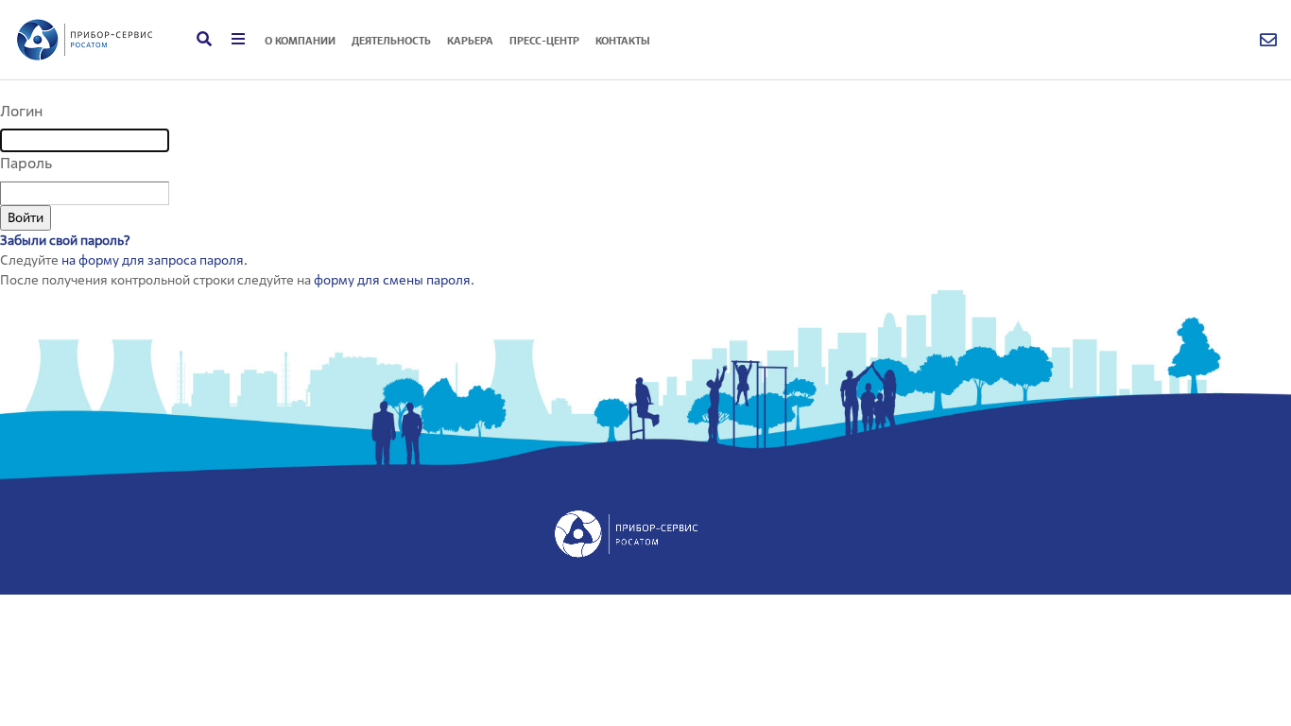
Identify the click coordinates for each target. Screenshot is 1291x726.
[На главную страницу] (85, 39)
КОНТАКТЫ (622, 40)
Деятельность (391, 40)
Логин (21, 111)
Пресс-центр (544, 40)
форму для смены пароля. (394, 279)
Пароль (26, 163)
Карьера (470, 40)
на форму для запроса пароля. (154, 259)
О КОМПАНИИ (300, 40)
